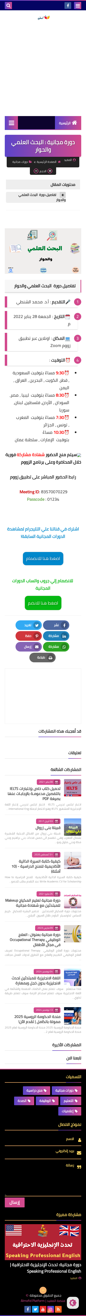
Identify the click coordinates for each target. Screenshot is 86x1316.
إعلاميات (68, 1111)
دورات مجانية (20, 161)
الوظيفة (45, 1101)
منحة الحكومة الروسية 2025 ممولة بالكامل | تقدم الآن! (37, 1019)
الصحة (22, 1101)
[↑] (43, 1290)
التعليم (69, 1101)
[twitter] (35, 1309)
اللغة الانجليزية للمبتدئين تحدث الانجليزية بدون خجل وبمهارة (36, 980)
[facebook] (67, 5)
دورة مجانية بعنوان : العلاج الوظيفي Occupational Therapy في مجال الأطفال (35, 939)
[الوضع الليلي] (73, 1303)
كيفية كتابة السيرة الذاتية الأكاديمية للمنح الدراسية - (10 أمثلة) (35, 866)
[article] (43, 684)
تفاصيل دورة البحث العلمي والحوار (42, 197)
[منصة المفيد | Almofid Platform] (43, 17)
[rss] (58, 1309)
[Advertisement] (43, 68)
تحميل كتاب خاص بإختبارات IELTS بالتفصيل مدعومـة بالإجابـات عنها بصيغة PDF (34, 793)
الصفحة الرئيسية (46, 161)
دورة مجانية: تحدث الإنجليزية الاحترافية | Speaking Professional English (45, 1268)
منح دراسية (35, 1090)
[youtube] (43, 1309)
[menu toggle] (77, 5)
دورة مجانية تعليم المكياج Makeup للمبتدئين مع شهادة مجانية (32, 903)
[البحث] (8, 5)
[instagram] (50, 1309)
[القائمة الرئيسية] (11, 122)
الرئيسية (65, 123)
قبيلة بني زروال (48, 827)
